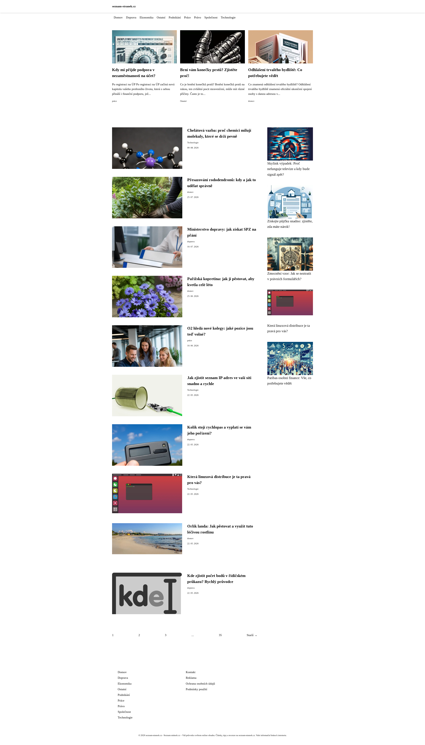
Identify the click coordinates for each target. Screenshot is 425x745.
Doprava (131, 17)
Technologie (228, 17)
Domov (118, 17)
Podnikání (175, 17)
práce (114, 101)
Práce (187, 17)
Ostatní (161, 17)
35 (220, 635)
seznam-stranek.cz (124, 6)
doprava (191, 241)
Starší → (252, 635)
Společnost (210, 17)
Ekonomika (146, 17)
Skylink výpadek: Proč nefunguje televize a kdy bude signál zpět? (288, 168)
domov (251, 101)
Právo (197, 17)
